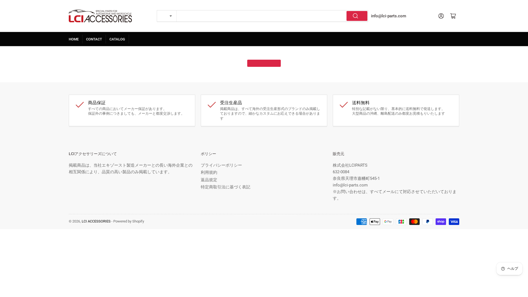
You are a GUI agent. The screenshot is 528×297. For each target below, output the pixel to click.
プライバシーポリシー (221, 165)
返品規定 (209, 179)
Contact (94, 39)
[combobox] (272, 16)
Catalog (117, 39)
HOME (74, 39)
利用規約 (209, 172)
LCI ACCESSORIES (96, 221)
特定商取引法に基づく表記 (225, 187)
